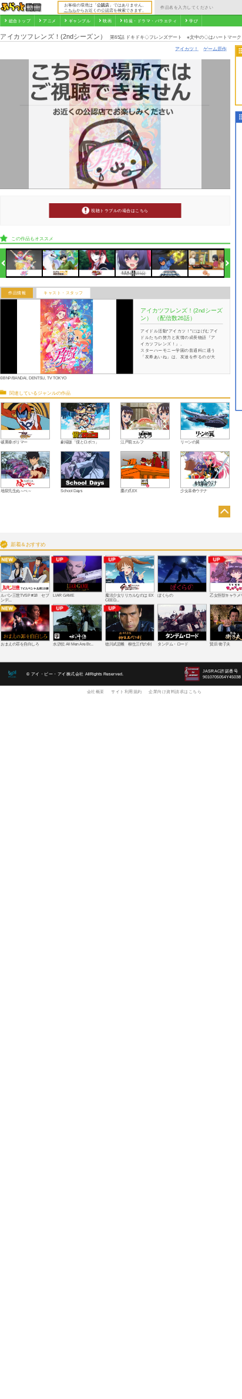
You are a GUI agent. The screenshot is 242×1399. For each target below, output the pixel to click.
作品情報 (17, 293)
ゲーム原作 (215, 48)
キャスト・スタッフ (63, 293)
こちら (70, 10)
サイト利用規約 (126, 691)
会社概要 (96, 691)
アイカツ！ (187, 48)
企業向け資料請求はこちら (175, 691)
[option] (24, 263)
